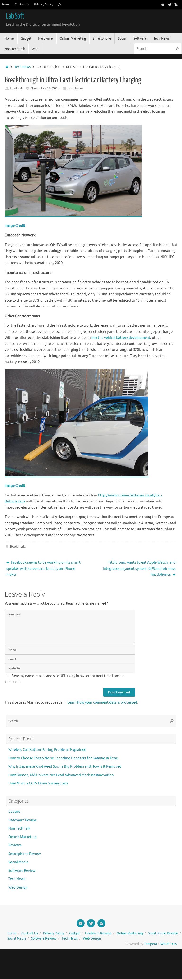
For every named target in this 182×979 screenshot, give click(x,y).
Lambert (16, 88)
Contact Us (22, 4)
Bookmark (17, 547)
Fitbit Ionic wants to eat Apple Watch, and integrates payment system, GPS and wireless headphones (139, 568)
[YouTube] (163, 4)
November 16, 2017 (45, 88)
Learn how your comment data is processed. (102, 702)
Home (6, 4)
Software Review (22, 870)
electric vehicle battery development (120, 337)
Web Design (18, 887)
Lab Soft (15, 16)
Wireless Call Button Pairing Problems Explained (47, 749)
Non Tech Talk (19, 828)
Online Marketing (22, 837)
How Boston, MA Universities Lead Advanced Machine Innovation (61, 775)
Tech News (22, 67)
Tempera (150, 944)
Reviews (15, 845)
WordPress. (168, 944)
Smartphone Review (24, 854)
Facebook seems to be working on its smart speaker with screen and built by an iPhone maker (43, 568)
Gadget (14, 811)
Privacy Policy (43, 4)
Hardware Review (22, 820)
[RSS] (176, 4)
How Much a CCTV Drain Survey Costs (38, 783)
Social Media (18, 862)
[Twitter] (169, 4)
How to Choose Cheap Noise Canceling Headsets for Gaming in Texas (63, 758)
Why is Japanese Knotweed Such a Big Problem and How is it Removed (64, 766)
